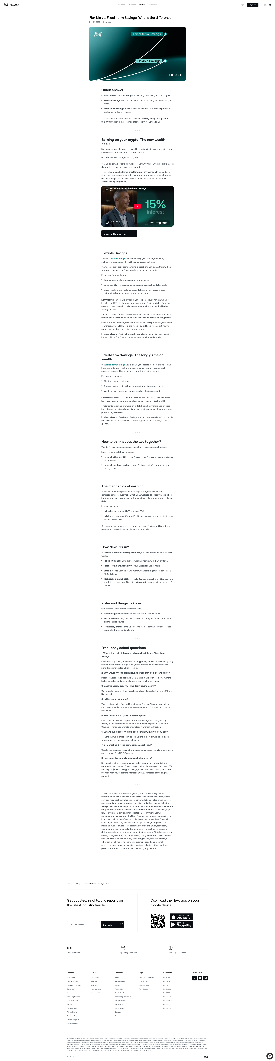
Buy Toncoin (167, 997)
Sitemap (118, 1016)
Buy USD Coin (167, 993)
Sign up (253, 5)
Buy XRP (166, 1004)
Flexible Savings (117, 258)
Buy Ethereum (167, 1000)
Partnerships (119, 989)
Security (117, 985)
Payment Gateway (97, 993)
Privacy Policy (143, 981)
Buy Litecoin (167, 1008)
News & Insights (120, 1000)
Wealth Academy (121, 993)
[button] (269, 1056)
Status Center (119, 1008)
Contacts (118, 1012)
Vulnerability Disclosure (123, 997)
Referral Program (73, 1020)
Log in (242, 5)
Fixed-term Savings (115, 364)
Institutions (94, 981)
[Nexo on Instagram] (205, 978)
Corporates (95, 977)
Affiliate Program (73, 1023)
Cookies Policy (144, 985)
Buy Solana (167, 989)
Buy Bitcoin (166, 977)
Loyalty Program (72, 1008)
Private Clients (72, 1012)
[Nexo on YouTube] (200, 978)
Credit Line (70, 993)
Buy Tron (166, 985)
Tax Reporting (72, 1016)
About (117, 977)
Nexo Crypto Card (73, 997)
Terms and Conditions (146, 977)
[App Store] (181, 916)
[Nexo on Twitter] (194, 978)
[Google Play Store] (181, 924)
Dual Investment (72, 1000)
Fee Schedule (143, 989)
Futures (69, 1004)
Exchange (70, 989)
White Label (95, 985)
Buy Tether (166, 981)
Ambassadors (120, 981)
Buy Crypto (71, 977)
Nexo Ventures (96, 989)
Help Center (119, 1004)
